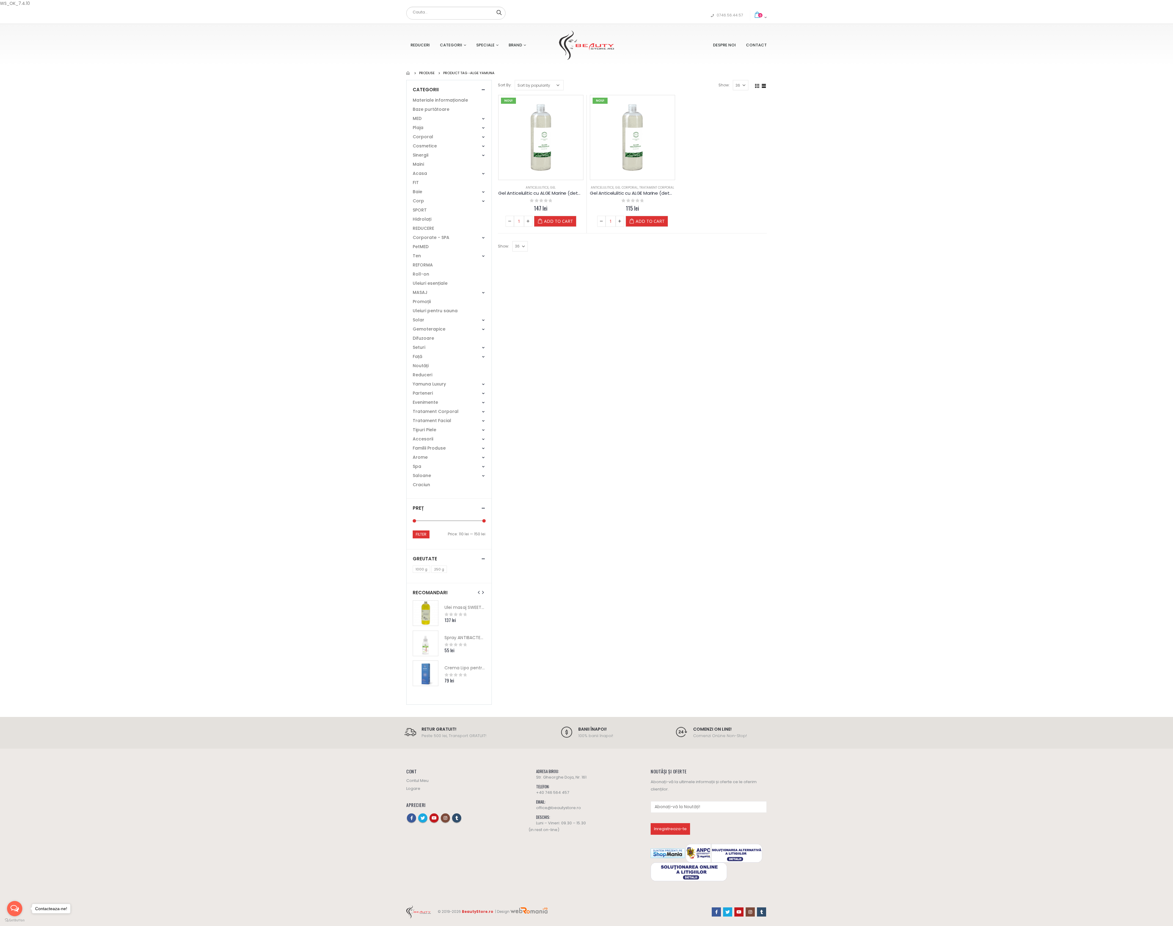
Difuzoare (423, 338)
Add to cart (558, 221)
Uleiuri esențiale (430, 283)
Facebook (411, 818)
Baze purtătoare (431, 109)
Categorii (451, 45)
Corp (418, 201)
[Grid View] (757, 85)
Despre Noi (724, 45)
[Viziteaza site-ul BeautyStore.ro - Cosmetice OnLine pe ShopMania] (668, 853)
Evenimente (425, 402)
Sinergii (420, 155)
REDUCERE (423, 228)
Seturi (419, 347)
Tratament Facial (432, 421)
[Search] (499, 12)
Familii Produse (429, 448)
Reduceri (420, 45)
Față (417, 356)
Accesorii (423, 439)
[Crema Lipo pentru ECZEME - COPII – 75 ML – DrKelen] (425, 673)
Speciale (485, 45)
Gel (553, 187)
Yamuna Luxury (429, 384)
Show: (724, 85)
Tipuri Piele (424, 430)
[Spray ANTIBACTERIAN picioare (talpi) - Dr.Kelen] (425, 643)
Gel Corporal (626, 187)
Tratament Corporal (656, 187)
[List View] (764, 85)
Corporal (423, 137)
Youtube (434, 818)
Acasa (420, 173)
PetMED (421, 247)
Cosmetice (425, 146)
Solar (418, 320)
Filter (421, 534)
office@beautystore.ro (558, 808)
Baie (417, 192)
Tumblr (456, 818)
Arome (420, 457)
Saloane (422, 475)
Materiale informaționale (440, 100)
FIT (416, 182)
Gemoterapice (429, 329)
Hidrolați (422, 219)
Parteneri (423, 393)
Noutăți (421, 366)
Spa (417, 466)
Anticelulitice (537, 187)
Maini (418, 164)
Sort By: (505, 85)
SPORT (420, 210)
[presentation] (479, 592)
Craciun (421, 485)
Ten (417, 256)
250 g (439, 569)
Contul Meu (417, 780)
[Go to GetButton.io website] (14, 920)
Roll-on (421, 274)
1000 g (421, 569)
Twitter (422, 818)
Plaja (418, 128)
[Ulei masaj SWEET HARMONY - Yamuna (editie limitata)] (425, 613)
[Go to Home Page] (408, 73)
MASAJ (420, 292)
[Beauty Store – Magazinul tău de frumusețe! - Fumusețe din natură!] (586, 45)
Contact (756, 45)
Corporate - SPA (431, 237)
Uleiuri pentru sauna (435, 311)
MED (417, 118)
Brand (515, 45)
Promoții (422, 301)
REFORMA (423, 265)
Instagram (445, 818)
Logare (413, 788)
